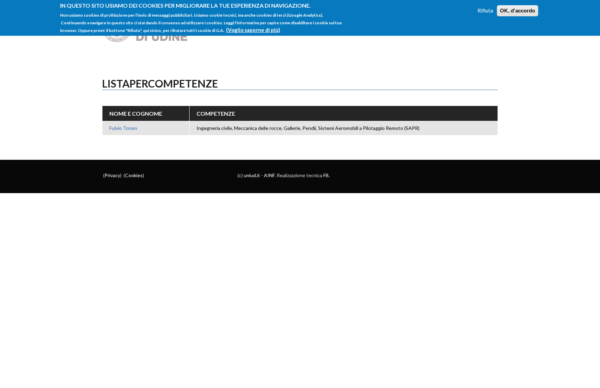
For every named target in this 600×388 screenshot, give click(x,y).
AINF (269, 175)
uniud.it (252, 175)
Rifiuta (485, 10)
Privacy (112, 175)
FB (326, 175)
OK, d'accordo (517, 11)
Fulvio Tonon (123, 128)
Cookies (134, 175)
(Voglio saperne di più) (253, 30)
